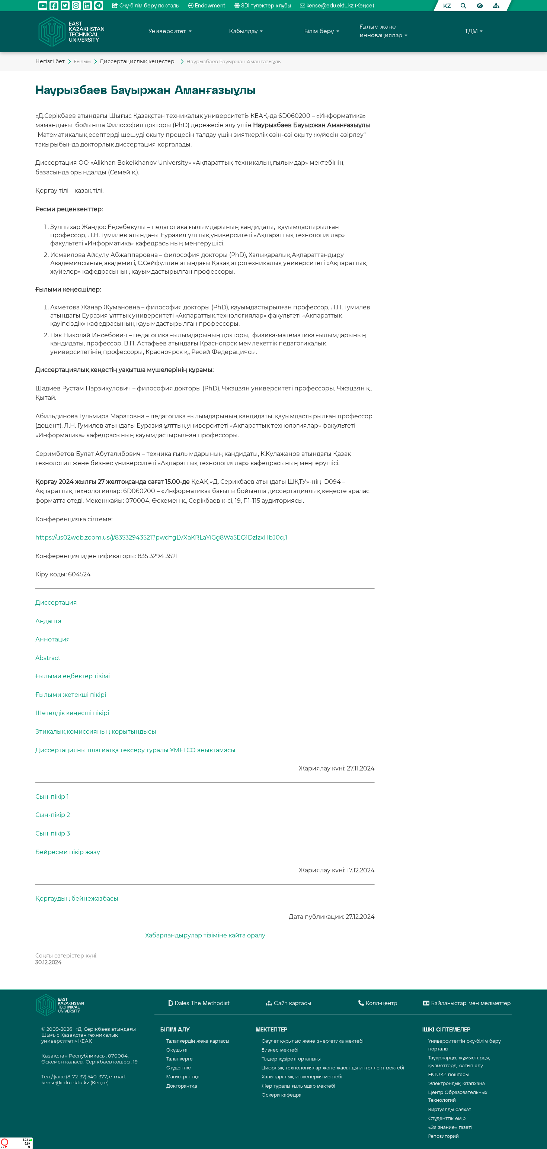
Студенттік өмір (447, 1118)
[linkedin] (87, 5)
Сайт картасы (291, 1003)
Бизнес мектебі (280, 1050)
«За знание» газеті (450, 1127)
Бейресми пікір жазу (67, 852)
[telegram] (98, 5)
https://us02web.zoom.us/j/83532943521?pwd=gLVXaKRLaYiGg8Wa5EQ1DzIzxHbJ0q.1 (161, 537)
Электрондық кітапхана (456, 1083)
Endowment (210, 6)
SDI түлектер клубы (266, 6)
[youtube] (42, 5)
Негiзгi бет (50, 61)
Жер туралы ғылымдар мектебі (298, 1086)
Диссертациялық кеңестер (138, 61)
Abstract (48, 658)
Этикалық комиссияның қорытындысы (95, 731)
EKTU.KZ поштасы (448, 1074)
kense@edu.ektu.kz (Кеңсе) (340, 6)
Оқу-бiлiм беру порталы (149, 6)
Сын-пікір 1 (52, 796)
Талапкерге (179, 1059)
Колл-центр (380, 1003)
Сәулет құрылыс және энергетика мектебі (313, 1041)
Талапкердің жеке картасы (197, 1041)
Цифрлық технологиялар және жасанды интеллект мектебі (333, 1068)
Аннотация (52, 639)
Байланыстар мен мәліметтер (470, 1003)
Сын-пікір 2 (52, 814)
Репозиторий (443, 1136)
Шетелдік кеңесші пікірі (72, 713)
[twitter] (65, 5)
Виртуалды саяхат (449, 1109)
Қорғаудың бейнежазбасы (76, 898)
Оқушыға (177, 1050)
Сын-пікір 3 (52, 833)
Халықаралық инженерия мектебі (302, 1077)
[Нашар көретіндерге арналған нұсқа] (479, 5)
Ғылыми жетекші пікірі (70, 694)
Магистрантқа (182, 1077)
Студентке (178, 1068)
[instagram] (76, 5)
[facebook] (53, 5)
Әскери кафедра (281, 1095)
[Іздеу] (463, 5)
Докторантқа (181, 1086)
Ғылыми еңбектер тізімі (72, 676)
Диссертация (56, 602)
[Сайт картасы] (496, 5)
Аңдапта (48, 621)
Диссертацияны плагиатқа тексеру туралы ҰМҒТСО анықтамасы (135, 750)
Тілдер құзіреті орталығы (291, 1059)
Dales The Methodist (201, 1003)
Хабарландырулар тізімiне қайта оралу (205, 935)
